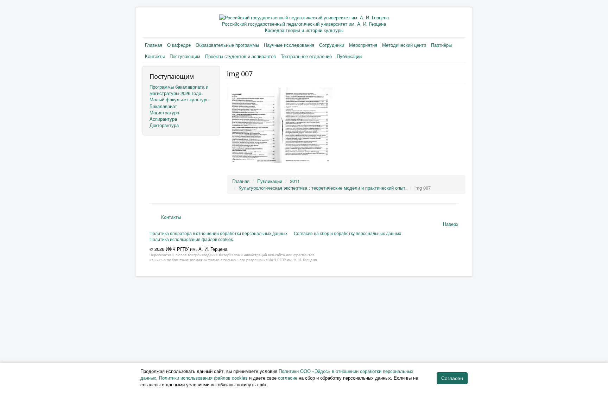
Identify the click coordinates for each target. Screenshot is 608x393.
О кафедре (179, 45)
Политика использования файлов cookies (191, 239)
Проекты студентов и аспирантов (240, 56)
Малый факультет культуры (179, 99)
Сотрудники (331, 45)
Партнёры (441, 45)
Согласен (452, 378)
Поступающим (185, 56)
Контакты (155, 56)
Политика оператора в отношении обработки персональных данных (218, 233)
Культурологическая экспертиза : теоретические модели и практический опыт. (323, 187)
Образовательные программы (227, 45)
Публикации (349, 56)
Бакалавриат (163, 106)
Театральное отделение (306, 56)
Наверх (450, 224)
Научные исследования (289, 45)
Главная (153, 45)
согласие (287, 377)
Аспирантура (163, 118)
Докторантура (164, 125)
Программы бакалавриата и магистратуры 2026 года (179, 89)
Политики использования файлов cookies (203, 377)
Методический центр (404, 45)
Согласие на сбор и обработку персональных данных (347, 233)
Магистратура (164, 112)
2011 (295, 181)
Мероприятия (363, 45)
